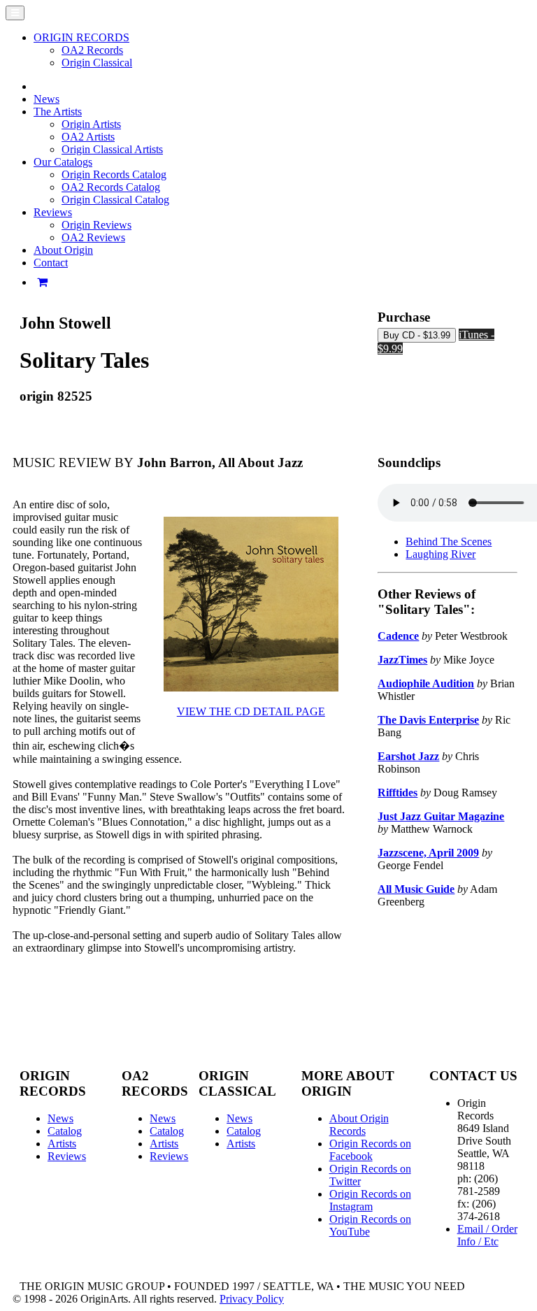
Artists (62, 1143)
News (46, 99)
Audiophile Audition (426, 683)
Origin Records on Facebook (370, 1150)
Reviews (67, 1156)
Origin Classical (97, 63)
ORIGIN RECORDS (81, 37)
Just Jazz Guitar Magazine (441, 816)
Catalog (65, 1131)
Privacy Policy (252, 1299)
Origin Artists (91, 124)
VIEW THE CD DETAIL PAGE (251, 711)
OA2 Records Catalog (111, 187)
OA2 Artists (88, 137)
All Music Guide (416, 889)
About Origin (63, 250)
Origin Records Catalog (114, 174)
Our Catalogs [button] (63, 162)
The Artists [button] (58, 111)
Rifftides (397, 792)
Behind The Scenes (449, 541)
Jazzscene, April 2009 (428, 853)
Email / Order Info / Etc (487, 1235)
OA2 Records (92, 50)
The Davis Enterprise (428, 720)
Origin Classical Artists (112, 149)
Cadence (398, 636)
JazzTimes (402, 660)
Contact (51, 262)
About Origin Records (359, 1124)
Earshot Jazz (408, 756)
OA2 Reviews (93, 237)
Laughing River (440, 554)
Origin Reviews (96, 225)
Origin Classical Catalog (115, 200)
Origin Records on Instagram (370, 1200)
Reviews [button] (53, 212)
